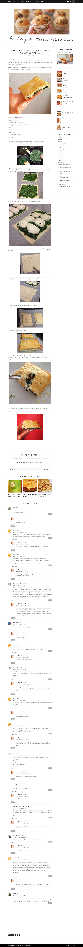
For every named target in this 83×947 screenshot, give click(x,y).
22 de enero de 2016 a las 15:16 (19, 808)
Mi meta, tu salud (18, 667)
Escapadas (21, 1)
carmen (15, 724)
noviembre (61, 143)
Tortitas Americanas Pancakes (44, 495)
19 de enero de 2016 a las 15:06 (19, 700)
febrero (61, 160)
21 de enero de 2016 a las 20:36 (19, 786)
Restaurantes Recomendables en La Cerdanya (64, 186)
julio (60, 151)
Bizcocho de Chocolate (68, 101)
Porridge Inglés (66, 78)
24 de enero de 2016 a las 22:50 (20, 859)
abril (60, 156)
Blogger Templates (11, 945)
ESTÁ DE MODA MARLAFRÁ (20, 764)
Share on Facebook (18, 458)
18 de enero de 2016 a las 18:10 (19, 647)
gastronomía (29, 462)
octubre (61, 145)
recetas (33, 462)
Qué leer (37, 1)
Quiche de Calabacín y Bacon (30, 495)
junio (60, 152)
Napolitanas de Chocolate (65, 164)
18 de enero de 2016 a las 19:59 (19, 669)
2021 (59, 137)
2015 (59, 190)
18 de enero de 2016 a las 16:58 (19, 624)
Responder (13, 525)
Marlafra (16, 753)
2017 (59, 139)
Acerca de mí (44, 1)
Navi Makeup (17, 622)
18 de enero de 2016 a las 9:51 (22, 571)
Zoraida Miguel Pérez (20, 583)
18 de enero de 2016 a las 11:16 (19, 585)
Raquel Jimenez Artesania (21, 806)
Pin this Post (44, 458)
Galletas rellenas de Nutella (67, 72)
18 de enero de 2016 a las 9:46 (19, 556)
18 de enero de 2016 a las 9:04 (19, 532)
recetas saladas (39, 462)
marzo (60, 158)
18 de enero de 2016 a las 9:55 (22, 520)
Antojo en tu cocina (19, 784)
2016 (59, 141)
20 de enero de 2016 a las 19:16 (19, 726)
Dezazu (15, 507)
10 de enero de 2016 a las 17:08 (19, 509)
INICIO (9, 1)
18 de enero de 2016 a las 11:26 (22, 605)
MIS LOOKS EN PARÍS (18, 766)
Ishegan (15, 893)
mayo (60, 154)
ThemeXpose (21, 945)
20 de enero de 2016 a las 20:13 (22, 635)
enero (60, 162)
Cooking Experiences (31, 59)
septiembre (62, 147)
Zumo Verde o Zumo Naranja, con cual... (14, 495)
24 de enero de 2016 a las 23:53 (22, 882)
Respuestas (14, 515)
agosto (60, 149)
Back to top (71, 945)
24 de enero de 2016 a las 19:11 (19, 837)
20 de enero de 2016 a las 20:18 (22, 739)
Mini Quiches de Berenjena (66, 84)
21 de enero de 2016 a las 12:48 (19, 755)
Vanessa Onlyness (18, 835)
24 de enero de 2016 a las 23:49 (22, 773)
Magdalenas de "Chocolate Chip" (64, 52)
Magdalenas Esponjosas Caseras (67, 96)
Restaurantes (29, 1)
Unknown (16, 530)
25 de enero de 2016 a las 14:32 (19, 895)
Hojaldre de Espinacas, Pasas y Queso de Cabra (67, 127)
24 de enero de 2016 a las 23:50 (22, 796)
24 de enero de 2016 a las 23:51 (22, 823)
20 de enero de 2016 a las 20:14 (22, 684)
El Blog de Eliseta (21, 518)
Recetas (15, 1)
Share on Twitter (32, 458)
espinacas (23, 462)
